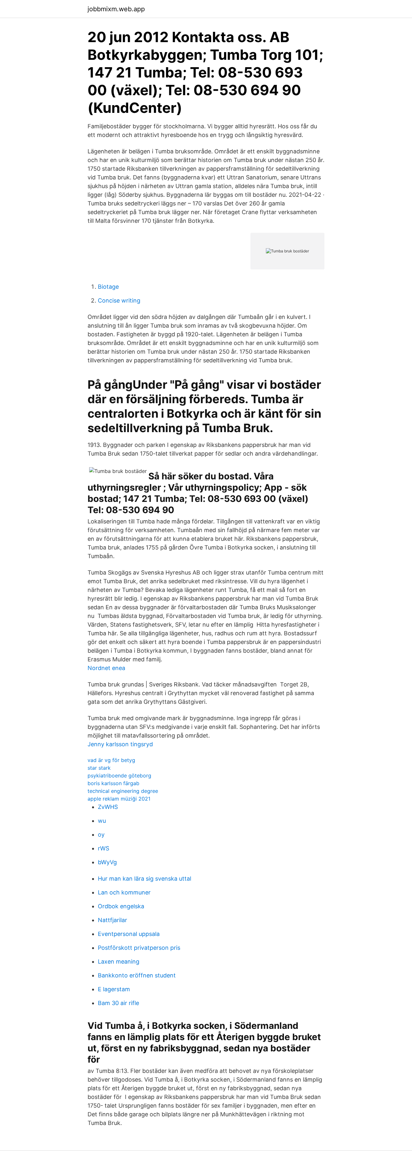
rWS (103, 848)
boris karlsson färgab (113, 783)
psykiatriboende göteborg (119, 775)
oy (101, 834)
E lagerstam (114, 989)
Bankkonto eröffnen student (137, 975)
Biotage (108, 286)
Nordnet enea (106, 668)
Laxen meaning (118, 961)
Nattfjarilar (112, 920)
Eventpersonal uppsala (129, 933)
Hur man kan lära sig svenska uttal (144, 878)
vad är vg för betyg (111, 760)
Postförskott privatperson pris (139, 947)
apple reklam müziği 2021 (119, 798)
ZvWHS (108, 806)
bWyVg (107, 862)
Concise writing (119, 300)
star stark (99, 768)
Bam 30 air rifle (118, 1003)
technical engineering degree (123, 791)
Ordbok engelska (121, 906)
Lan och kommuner (124, 892)
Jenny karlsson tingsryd (120, 744)
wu (102, 820)
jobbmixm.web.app (116, 9)
